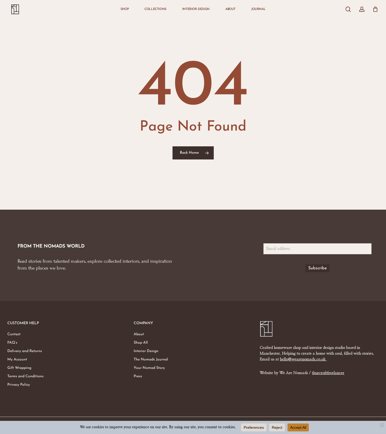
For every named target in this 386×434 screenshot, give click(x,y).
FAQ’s (12, 343)
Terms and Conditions (25, 376)
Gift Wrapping (19, 368)
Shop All (141, 343)
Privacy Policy (18, 385)
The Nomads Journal (151, 359)
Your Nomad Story (149, 368)
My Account (17, 359)
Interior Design (146, 351)
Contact (13, 334)
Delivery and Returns (24, 351)
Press (138, 376)
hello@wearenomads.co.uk (303, 359)
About (139, 334)
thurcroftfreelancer (328, 373)
